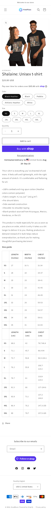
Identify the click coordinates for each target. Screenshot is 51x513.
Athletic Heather (12, 102)
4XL (26, 119)
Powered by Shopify (26, 507)
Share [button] (7, 423)
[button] (5, 10)
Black (27, 96)
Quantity (5, 126)
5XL (37, 119)
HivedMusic (15, 507)
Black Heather (11, 96)
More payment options (25, 155)
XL (39, 113)
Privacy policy (41, 507)
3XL (16, 119)
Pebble (40, 96)
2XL (6, 119)
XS (6, 113)
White (30, 102)
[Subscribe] (41, 449)
